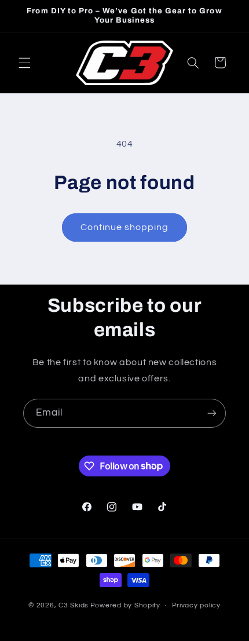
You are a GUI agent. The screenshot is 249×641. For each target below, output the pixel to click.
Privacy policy (196, 605)
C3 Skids (73, 605)
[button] (24, 62)
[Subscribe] (212, 413)
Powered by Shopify (125, 605)
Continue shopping (124, 227)
